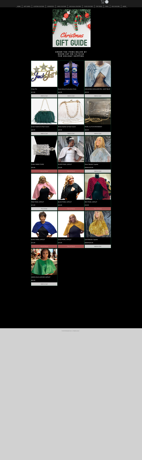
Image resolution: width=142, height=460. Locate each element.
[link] (105, 2)
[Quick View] (44, 74)
